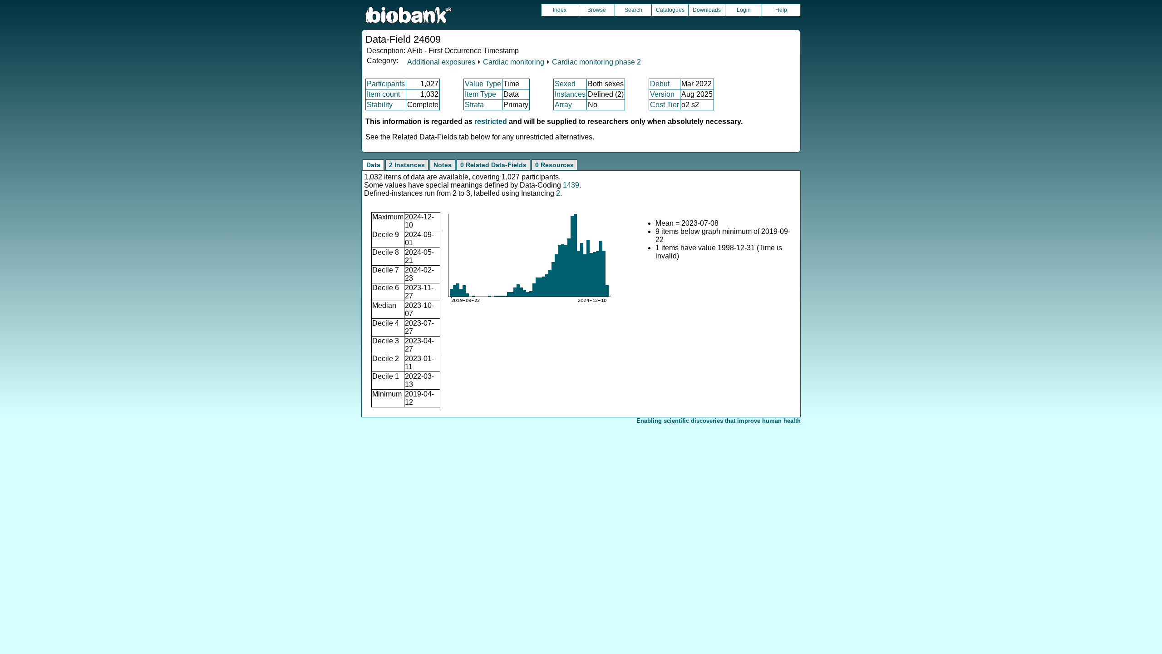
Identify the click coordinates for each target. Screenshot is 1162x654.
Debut (660, 84)
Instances (570, 94)
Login (744, 10)
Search (633, 10)
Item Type (480, 94)
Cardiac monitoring (513, 62)
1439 (571, 185)
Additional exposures (441, 62)
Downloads (707, 10)
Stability (380, 105)
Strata (474, 105)
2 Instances (407, 164)
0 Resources (554, 164)
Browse (596, 10)
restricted (490, 121)
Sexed (565, 84)
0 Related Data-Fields (493, 164)
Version (662, 94)
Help (781, 10)
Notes (442, 164)
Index (559, 10)
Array (563, 105)
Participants (386, 84)
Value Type (483, 84)
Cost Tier (664, 105)
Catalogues (670, 10)
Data (373, 164)
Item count (383, 94)
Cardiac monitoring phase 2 (596, 62)
